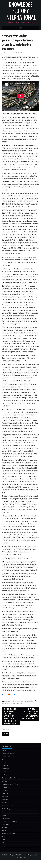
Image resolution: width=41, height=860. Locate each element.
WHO (3, 840)
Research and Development (10, 821)
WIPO (4, 843)
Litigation (5, 790)
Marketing (5, 796)
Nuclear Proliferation (8, 806)
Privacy (4, 815)
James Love (27, 52)
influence (5, 781)
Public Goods (6, 818)
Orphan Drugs (6, 809)
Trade (4, 830)
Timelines (5, 827)
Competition (5, 762)
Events (4, 772)
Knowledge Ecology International (20, 11)
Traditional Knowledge (8, 833)
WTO (3, 846)
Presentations (6, 812)
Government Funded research (11, 778)
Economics (5, 768)
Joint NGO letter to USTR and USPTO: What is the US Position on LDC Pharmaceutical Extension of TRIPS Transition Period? (10, 716)
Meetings (5, 799)
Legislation (5, 787)
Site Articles (5, 824)
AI (2, 759)
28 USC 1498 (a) (7, 703)
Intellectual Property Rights (25, 701)
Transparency (6, 836)
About (4, 750)
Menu (20, 28)
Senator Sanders (18, 703)
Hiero (16, 857)
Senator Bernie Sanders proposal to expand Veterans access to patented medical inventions (30, 714)
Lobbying (5, 793)
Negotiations (6, 802)
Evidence (5, 775)
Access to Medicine (10, 701)
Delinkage (5, 765)
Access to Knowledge (8, 753)
